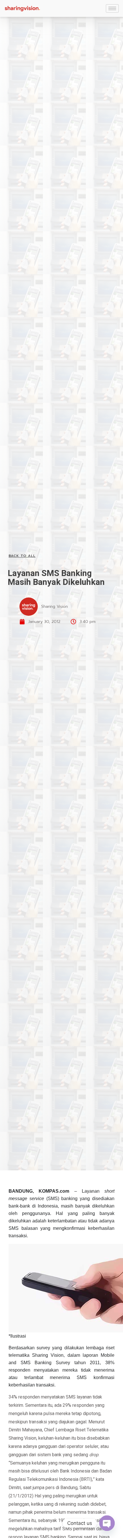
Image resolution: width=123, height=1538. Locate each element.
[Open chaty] (107, 1523)
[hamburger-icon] (112, 8)
